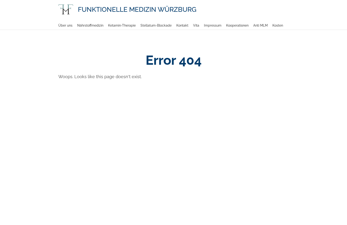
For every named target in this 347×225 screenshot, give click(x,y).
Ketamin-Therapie (122, 25)
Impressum (212, 25)
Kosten (277, 25)
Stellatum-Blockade (156, 25)
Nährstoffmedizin (90, 25)
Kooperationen (237, 25)
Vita (196, 25)
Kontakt (182, 25)
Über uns (65, 25)
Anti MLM (260, 25)
